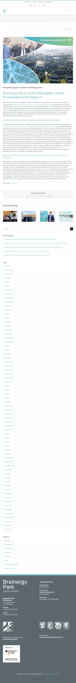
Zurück (66, 29)
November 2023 (9, 342)
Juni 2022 (7, 390)
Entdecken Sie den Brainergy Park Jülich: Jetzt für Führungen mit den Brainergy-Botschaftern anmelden (35, 243)
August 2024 (8, 306)
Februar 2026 (8, 270)
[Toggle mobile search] (68, 10)
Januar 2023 (8, 362)
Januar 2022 (8, 409)
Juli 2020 (7, 473)
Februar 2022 (8, 406)
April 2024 (7, 322)
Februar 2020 (8, 493)
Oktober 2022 (8, 374)
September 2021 (9, 425)
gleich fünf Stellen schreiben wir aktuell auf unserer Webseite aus (32, 104)
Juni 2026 (7, 266)
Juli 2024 (7, 310)
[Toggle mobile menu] (72, 10)
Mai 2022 (7, 394)
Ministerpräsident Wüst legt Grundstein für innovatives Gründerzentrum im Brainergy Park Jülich (33, 247)
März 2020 (7, 489)
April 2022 (7, 398)
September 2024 (9, 302)
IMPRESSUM (46, 674)
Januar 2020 (8, 497)
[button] (4, 216)
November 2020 (9, 457)
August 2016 (8, 529)
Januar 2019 (8, 509)
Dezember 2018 (9, 513)
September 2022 (9, 378)
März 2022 (7, 402)
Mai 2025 (7, 282)
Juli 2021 (7, 433)
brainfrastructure (9, 548)
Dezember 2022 (9, 366)
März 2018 (7, 525)
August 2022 (8, 382)
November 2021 (9, 417)
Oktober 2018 (8, 521)
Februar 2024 (8, 330)
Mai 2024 (7, 318)
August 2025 (8, 274)
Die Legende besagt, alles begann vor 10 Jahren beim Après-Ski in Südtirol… (26, 251)
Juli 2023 (7, 346)
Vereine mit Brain (9, 568)
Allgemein (14, 183)
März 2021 (7, 449)
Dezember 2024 (9, 294)
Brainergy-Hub (8, 544)
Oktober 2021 (8, 421)
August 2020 (8, 469)
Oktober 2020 (8, 461)
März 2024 (7, 326)
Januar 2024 (8, 334)
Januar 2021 (8, 453)
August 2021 (8, 429)
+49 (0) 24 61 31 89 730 (30, 2)
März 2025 (7, 286)
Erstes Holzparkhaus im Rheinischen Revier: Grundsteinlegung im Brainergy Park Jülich (30, 239)
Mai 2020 (7, 481)
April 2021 (7, 445)
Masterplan (7, 556)
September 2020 (9, 465)
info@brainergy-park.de (45, 2)
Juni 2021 (7, 437)
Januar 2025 (8, 290)
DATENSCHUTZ (55, 674)
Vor (71, 29)
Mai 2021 (6, 441)
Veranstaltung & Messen (11, 564)
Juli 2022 (7, 386)
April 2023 (7, 354)
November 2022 (9, 370)
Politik (6, 560)
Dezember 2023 (9, 338)
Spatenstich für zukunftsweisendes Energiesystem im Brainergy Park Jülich (27, 255)
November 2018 (9, 517)
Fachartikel (7, 552)
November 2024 (9, 298)
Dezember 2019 (9, 501)
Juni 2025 (7, 278)
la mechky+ (27, 674)
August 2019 (8, 505)
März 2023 (7, 358)
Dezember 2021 (9, 414)
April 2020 (7, 485)
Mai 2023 (7, 350)
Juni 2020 (7, 477)
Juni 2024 (7, 314)
